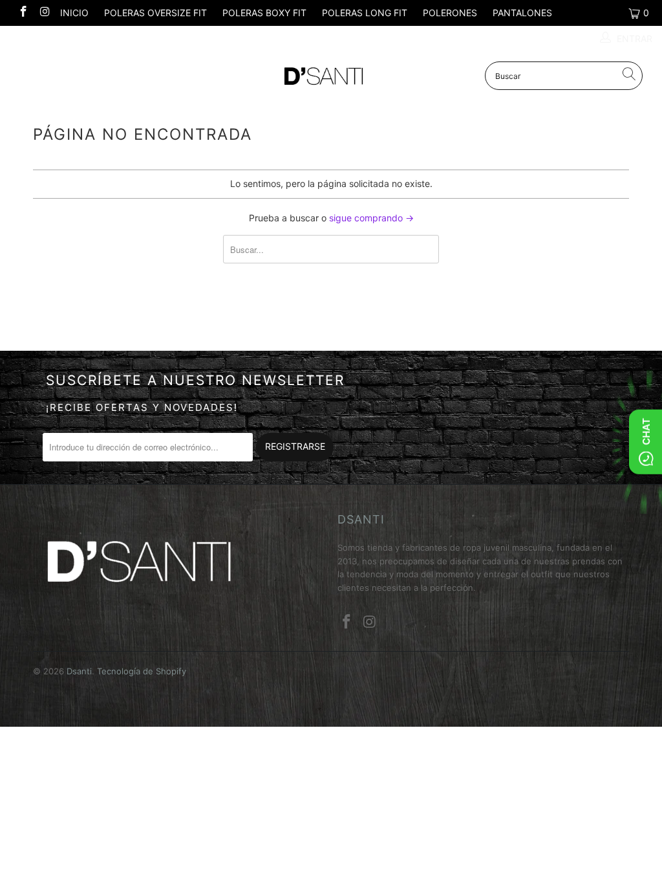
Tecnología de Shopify (141, 671)
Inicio (74, 12)
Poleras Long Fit (364, 12)
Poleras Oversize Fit (155, 12)
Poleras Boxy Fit (264, 12)
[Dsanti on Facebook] (22, 12)
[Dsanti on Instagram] (44, 12)
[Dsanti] (331, 76)
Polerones (450, 12)
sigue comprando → (371, 217)
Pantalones (522, 12)
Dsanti (79, 671)
